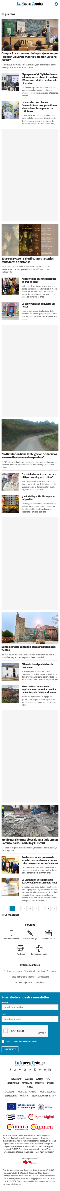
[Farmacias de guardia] (39, 950)
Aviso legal (9, 1092)
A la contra (51, 971)
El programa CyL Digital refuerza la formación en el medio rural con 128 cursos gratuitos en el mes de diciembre (40, 79)
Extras (30, 1087)
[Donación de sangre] (30, 935)
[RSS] (49, 1069)
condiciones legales (29, 1041)
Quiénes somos (10, 1096)
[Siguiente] (54, 908)
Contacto (24, 1096)
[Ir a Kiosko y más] (39, 1069)
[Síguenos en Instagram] (25, 1069)
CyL (48, 1079)
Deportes (39, 1083)
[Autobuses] (21, 950)
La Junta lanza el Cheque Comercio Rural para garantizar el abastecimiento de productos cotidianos (39, 107)
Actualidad (16, 1079)
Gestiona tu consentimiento (44, 1096)
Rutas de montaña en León (22, 977)
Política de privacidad (27, 1092)
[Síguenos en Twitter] (15, 1069)
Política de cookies (48, 1092)
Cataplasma (40, 983)
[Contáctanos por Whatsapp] (34, 1069)
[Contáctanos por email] (44, 1069)
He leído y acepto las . (21, 1041)
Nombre (5, 1003)
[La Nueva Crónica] (30, 1065)
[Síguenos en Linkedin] (30, 1069)
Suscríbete (10, 1049)
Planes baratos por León (34, 971)
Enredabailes (43, 977)
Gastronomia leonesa (13, 971)
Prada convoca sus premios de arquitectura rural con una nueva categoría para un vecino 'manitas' (40, 860)
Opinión (50, 1083)
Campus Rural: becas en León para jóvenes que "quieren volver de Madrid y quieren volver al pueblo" (30, 57)
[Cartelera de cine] (48, 935)
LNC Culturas (13, 1083)
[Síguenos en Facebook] (10, 1069)
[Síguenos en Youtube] (20, 1069)
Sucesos (39, 1079)
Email (4, 1014)
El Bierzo (29, 1079)
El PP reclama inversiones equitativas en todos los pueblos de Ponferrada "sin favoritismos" (39, 689)
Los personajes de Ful (23, 983)
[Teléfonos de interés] (11, 935)
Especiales (27, 1083)
